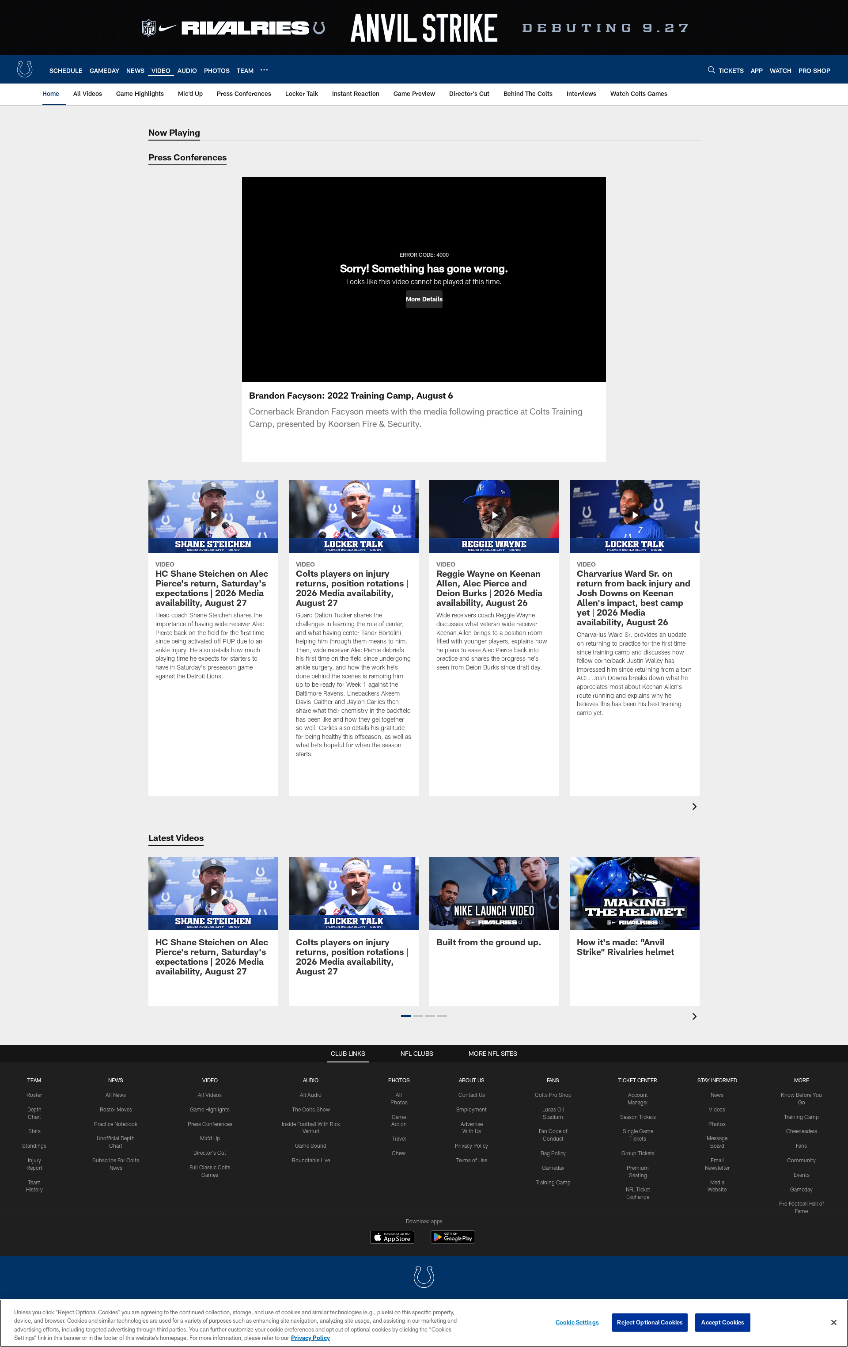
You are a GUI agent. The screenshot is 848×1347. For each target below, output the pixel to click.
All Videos (210, 1095)
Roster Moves (116, 1109)
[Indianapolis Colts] (424, 1278)
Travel (399, 1138)
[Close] (834, 1322)
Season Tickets (638, 1117)
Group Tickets (638, 1153)
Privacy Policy (471, 1145)
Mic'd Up (210, 1138)
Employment (471, 1109)
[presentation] (696, 807)
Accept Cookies (722, 1322)
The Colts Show (311, 1109)
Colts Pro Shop (553, 1095)
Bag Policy (553, 1153)
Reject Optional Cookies (650, 1322)
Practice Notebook (115, 1124)
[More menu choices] (264, 69)
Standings (34, 1145)
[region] (424, 1323)
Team (34, 1080)
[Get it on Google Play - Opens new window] (453, 1241)
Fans (801, 1145)
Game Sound (310, 1145)
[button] (424, 299)
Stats (34, 1131)
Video (210, 1080)
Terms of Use (471, 1160)
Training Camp (553, 1182)
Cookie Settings (577, 1322)
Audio (310, 1080)
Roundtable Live (311, 1160)
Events (802, 1175)
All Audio (311, 1095)
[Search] (711, 70)
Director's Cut (209, 1152)
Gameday (553, 1167)
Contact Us (471, 1095)
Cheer (399, 1153)
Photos (399, 1080)
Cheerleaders (801, 1131)
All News (116, 1095)
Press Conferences (210, 1124)
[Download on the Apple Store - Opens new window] (392, 1238)
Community (801, 1160)
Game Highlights (210, 1109)
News (115, 1080)
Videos (717, 1109)
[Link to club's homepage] (24, 69)
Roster (34, 1095)
